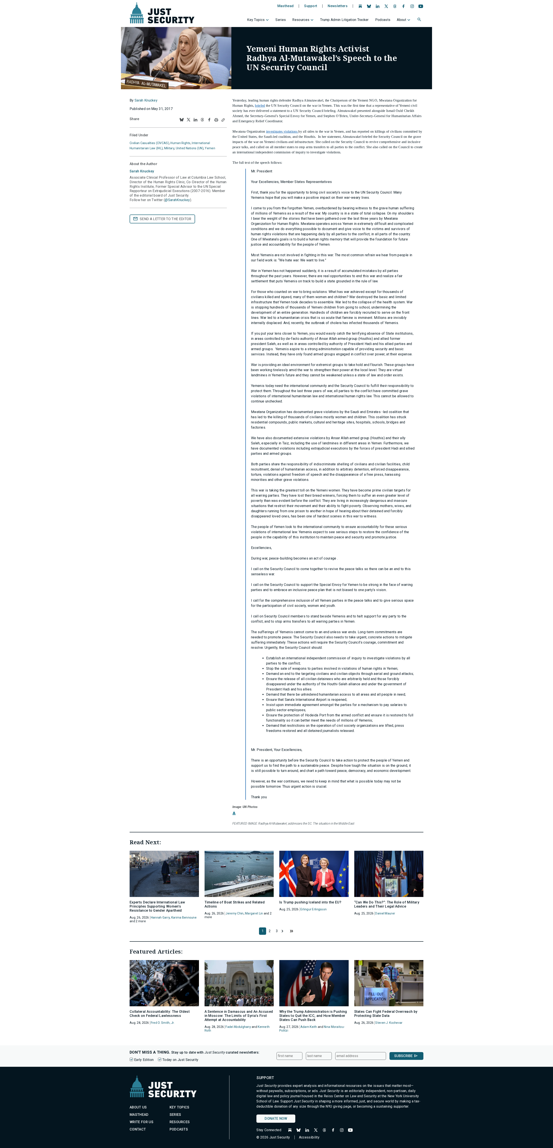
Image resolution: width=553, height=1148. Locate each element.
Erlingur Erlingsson (313, 909)
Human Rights (180, 143)
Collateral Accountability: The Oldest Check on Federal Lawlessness (160, 1014)
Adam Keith (308, 1027)
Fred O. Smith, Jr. (163, 1022)
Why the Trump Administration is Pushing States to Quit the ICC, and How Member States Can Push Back (313, 1016)
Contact (138, 1129)
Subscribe (403, 1056)
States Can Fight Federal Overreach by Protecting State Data (386, 1014)
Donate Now (276, 1118)
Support (310, 6)
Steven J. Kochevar (388, 1022)
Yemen (210, 148)
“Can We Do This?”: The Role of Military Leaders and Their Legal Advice (386, 904)
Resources (300, 20)
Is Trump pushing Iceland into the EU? (310, 902)
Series (280, 20)
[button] (419, 20)
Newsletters (338, 6)
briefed (260, 105)
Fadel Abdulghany (238, 1027)
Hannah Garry (160, 917)
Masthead (285, 6)
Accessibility (309, 1137)
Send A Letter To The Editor (165, 219)
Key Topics (256, 20)
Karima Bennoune (184, 917)
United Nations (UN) (189, 148)
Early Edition (144, 1060)
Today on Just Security (180, 1060)
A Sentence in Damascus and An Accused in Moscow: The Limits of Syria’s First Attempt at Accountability (239, 1016)
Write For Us (141, 1122)
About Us (138, 1107)
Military (169, 148)
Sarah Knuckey (146, 100)
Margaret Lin (254, 913)
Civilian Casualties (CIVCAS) (149, 143)
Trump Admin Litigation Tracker (344, 20)
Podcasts (383, 20)
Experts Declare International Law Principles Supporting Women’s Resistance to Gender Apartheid (157, 906)
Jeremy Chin (234, 913)
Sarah (142, 171)
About (401, 20)
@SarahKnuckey (177, 200)
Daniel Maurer (385, 913)
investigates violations (282, 131)
